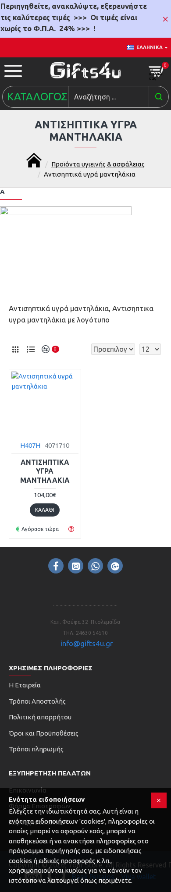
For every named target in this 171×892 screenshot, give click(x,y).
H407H (30, 445)
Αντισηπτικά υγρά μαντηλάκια (45, 471)
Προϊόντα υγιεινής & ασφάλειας (98, 164)
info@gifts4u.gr (87, 643)
